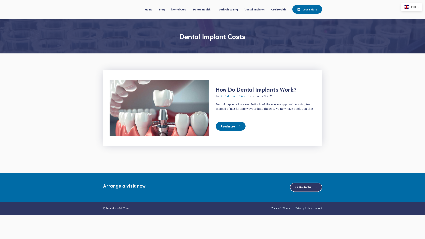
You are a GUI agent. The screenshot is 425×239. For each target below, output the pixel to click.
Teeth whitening (227, 9)
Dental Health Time (233, 96)
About (318, 208)
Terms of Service (281, 208)
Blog (162, 9)
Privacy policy (303, 208)
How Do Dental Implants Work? (256, 89)
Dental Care (178, 9)
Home (148, 9)
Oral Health (278, 9)
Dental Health (202, 9)
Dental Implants (255, 9)
